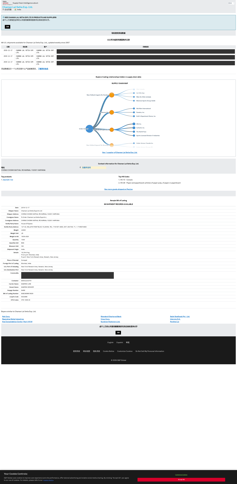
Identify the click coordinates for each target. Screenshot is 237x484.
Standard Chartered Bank (111, 316)
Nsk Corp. (6, 316)
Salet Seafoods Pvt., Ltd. (180, 316)
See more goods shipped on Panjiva (118, 189)
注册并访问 (86, 167)
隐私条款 (96, 351)
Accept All (181, 479)
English (110, 342)
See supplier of (119, 152)
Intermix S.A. (175, 319)
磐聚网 (7, 3)
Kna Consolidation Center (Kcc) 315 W (17, 322)
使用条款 (76, 351)
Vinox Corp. (105, 319)
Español (120, 342)
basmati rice (8, 180)
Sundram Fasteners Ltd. (110, 322)
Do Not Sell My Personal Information (150, 351)
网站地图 (86, 351)
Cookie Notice (108, 351)
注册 (7, 26)
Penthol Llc (174, 322)
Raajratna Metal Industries (13, 319)
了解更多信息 (43, 69)
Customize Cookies (124, 351)
